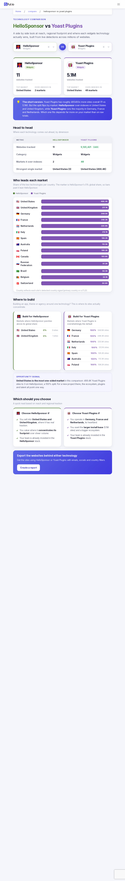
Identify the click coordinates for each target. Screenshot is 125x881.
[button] (48, 47)
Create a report (28, 467)
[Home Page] (13, 4)
